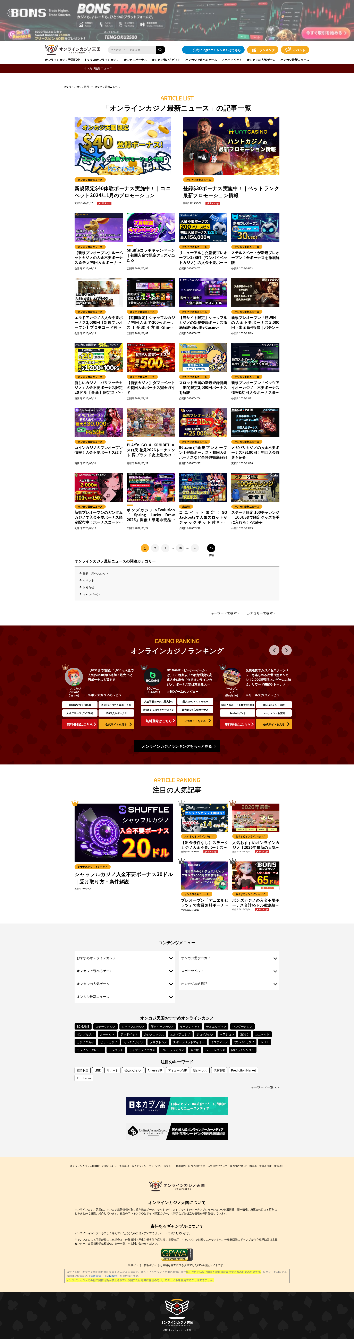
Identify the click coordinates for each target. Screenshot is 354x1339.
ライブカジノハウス (142, 1050)
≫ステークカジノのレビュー (266, 698)
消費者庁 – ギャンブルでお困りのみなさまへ (195, 1239)
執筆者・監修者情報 (261, 1165)
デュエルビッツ (216, 1026)
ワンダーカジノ (242, 1026)
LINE (97, 1070)
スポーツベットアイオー (189, 1042)
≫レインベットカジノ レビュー (110, 695)
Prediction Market (243, 1070)
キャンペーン (91, 594)
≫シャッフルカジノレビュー (187, 698)
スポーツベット (232, 60)
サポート (112, 1070)
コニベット (262, 1034)
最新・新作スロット (96, 573)
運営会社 (279, 1165)
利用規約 (181, 1165)
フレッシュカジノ (172, 1050)
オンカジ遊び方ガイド (166, 60)
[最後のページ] (211, 548)
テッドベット (129, 1034)
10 (180, 548)
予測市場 (219, 1070)
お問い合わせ (109, 1165)
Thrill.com (84, 1078)
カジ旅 (194, 1050)
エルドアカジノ (180, 1034)
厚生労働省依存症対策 (152, 1239)
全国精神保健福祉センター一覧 (106, 1243)
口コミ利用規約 (196, 1165)
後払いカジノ (133, 1070)
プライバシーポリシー (161, 1165)
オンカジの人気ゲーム (261, 60)
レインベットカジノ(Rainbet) (74, 691)
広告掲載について (217, 1165)
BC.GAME (83, 1026)
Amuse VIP (155, 1070)
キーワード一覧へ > (265, 1087)
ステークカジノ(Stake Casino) (231, 693)
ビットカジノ (108, 1042)
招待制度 (82, 1070)
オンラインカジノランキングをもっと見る (177, 746)
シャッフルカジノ (133, 1026)
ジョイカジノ (205, 1034)
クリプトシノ (158, 1042)
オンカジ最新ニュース (294, 60)
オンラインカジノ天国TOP (62, 60)
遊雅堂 (244, 1034)
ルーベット (107, 1034)
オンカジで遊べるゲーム (201, 60)
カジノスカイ (85, 1042)
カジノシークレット (90, 1050)
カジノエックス (154, 1034)
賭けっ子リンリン (242, 1050)
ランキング (267, 50)
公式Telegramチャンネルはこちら (217, 50)
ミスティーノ (219, 1042)
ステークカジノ (105, 1026)
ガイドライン (139, 1165)
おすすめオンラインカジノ (102, 60)
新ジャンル (200, 1070)
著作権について (238, 1165)
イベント (299, 50)
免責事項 (124, 1165)
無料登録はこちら (80, 724)
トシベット (116, 1050)
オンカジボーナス (135, 60)
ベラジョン (227, 1034)
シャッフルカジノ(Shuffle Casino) (152, 693)
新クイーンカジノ (162, 1026)
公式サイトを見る (116, 724)
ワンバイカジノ (244, 1042)
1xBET (264, 1042)
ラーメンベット (190, 1026)
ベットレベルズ (215, 1050)
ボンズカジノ (85, 1034)
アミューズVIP (177, 1070)
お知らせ (88, 587)
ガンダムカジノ (134, 1042)
